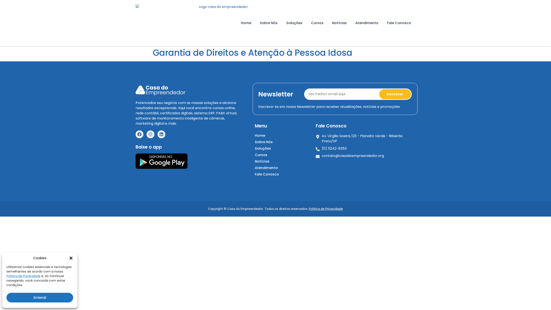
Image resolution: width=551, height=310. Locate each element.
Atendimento (366, 22)
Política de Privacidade (23, 276)
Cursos (317, 22)
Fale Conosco (399, 22)
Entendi (40, 297)
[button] (71, 258)
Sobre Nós (269, 22)
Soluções (294, 22)
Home (246, 22)
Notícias (339, 22)
